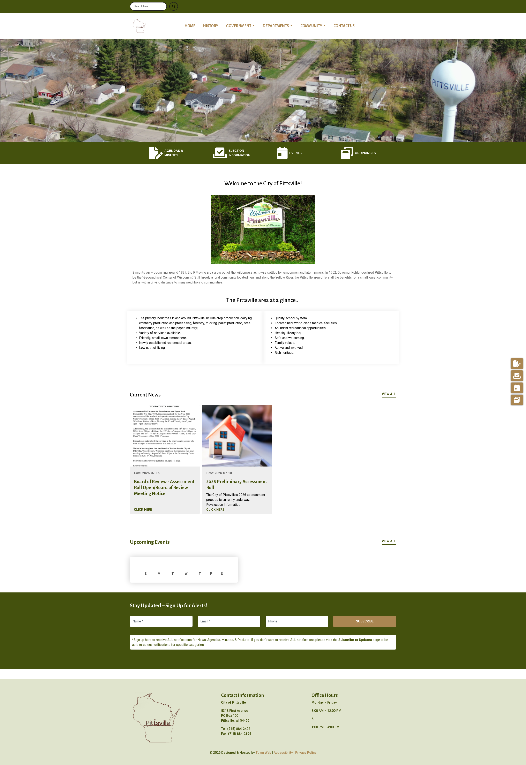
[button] (242, 26)
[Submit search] (173, 6)
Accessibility (283, 753)
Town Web (263, 753)
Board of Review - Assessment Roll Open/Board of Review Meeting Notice (164, 487)
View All (389, 394)
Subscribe (365, 621)
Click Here (143, 510)
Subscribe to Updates (355, 640)
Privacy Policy (305, 753)
